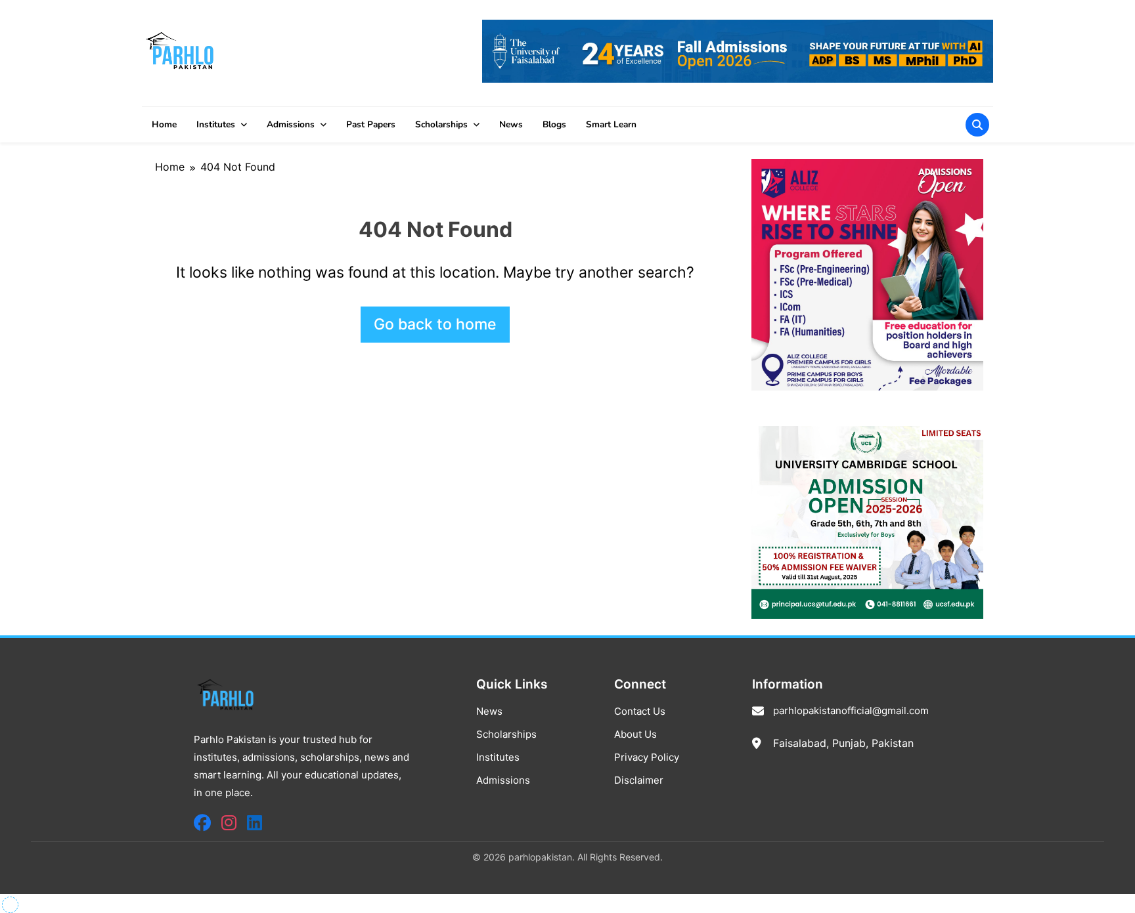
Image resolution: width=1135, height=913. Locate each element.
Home (164, 124)
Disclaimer (638, 780)
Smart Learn (611, 124)
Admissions (291, 124)
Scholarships (441, 124)
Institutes (215, 124)
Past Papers (370, 124)
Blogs (554, 124)
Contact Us (639, 711)
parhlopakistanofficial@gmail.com (851, 710)
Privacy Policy (646, 757)
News (511, 124)
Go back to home (435, 324)
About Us (635, 734)
